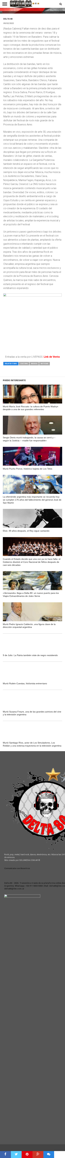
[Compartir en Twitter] (16, 1154)
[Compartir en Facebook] (5, 1154)
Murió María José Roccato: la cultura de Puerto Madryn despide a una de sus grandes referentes (30, 408)
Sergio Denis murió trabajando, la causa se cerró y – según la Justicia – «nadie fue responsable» (29, 439)
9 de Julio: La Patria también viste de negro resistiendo (30, 655)
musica (34, 363)
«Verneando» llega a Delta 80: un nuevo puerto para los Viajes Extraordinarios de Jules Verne (31, 594)
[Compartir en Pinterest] (27, 1154)
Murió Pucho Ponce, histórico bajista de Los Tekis (27, 468)
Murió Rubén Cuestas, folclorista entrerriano (25, 683)
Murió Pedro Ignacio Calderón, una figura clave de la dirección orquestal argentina (29, 625)
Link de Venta (52, 356)
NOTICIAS (44, 363)
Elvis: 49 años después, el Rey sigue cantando (26, 531)
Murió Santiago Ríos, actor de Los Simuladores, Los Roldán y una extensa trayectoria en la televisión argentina (32, 744)
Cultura (24, 363)
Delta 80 (7, 19)
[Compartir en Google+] (37, 1154)
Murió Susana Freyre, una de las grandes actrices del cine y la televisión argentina (32, 713)
